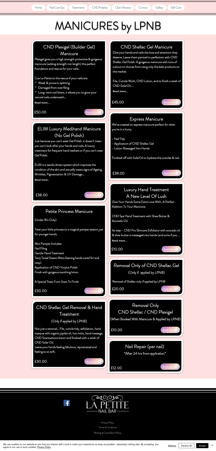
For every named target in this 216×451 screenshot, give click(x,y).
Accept (202, 445)
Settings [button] (172, 445)
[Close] (212, 445)
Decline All (186, 445)
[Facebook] (67, 403)
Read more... (42, 102)
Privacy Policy (44, 447)
